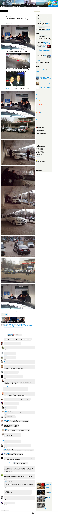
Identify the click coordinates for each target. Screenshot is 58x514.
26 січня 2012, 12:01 (12, 393)
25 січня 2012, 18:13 (10, 338)
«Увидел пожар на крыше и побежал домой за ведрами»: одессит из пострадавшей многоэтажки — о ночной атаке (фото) (48, 506)
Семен (5, 457)
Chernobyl (5, 338)
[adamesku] (2, 404)
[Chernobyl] (2, 340)
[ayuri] (3, 381)
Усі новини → (38, 71)
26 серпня (37, 33)
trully (5, 416)
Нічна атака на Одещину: (41, 29)
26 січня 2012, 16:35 (9, 490)
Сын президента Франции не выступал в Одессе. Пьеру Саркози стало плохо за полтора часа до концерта (18, 326)
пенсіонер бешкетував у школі (43, 53)
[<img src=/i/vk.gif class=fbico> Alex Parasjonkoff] (2, 373)
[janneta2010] (3, 394)
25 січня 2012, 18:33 (9, 398)
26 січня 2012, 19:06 (11, 497)
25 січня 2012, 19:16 (10, 429)
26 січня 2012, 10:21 (23, 462)
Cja (5, 347)
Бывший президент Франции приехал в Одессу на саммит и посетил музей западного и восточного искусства (4, 322)
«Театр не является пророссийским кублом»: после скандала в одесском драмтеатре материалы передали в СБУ (45, 83)
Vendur (5, 366)
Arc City (42, 56)
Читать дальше (38, 135)
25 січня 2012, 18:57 (9, 416)
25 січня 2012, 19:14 (8, 424)
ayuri (5, 380)
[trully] (2, 417)
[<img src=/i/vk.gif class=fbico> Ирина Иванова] (7, 462)
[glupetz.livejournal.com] (2, 476)
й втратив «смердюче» (44, 63)
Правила (10, 510)
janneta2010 (6, 393)
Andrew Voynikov (13, 86)
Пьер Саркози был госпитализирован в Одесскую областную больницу (16, 88)
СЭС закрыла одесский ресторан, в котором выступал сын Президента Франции (14, 324)
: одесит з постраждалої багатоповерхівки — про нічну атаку (44, 27)
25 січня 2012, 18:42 (11, 407)
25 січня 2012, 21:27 (10, 445)
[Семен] (2, 377)
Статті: (37, 75)
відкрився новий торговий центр (42, 56)
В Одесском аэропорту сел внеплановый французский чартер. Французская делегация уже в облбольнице (18, 325)
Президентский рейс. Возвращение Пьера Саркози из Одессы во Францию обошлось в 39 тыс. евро (21, 322)
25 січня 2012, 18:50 (10, 380)
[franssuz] (2, 490)
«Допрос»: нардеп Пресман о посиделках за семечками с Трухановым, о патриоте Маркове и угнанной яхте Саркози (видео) (12, 321)
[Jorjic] (1, 387)
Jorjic (4, 388)
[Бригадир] (2, 440)
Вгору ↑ (13, 510)
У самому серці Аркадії (41, 55)
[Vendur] (2, 367)
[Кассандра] (2, 498)
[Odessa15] (2, 344)
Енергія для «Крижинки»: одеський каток (43, 49)
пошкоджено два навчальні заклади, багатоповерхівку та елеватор (44, 30)
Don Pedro (5, 445)
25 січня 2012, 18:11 (17, 334)
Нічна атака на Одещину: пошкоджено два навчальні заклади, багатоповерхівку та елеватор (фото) (5, 6)
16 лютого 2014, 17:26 (10, 502)
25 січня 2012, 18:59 (12, 420)
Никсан (5, 449)
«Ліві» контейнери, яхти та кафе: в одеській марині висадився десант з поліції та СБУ (17, 6)
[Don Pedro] (2, 446)
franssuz (5, 490)
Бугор (5, 424)
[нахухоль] (3, 481)
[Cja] (3, 348)
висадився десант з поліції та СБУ (45, 39)
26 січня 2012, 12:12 (11, 481)
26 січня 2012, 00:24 (14, 457)
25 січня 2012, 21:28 (9, 449)
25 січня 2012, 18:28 (10, 366)
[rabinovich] (3, 435)
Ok (32, 513)
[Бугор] (2, 426)
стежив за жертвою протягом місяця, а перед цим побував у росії (44, 43)
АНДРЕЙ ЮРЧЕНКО (7, 453)
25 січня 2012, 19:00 (8, 347)
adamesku (5, 502)
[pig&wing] (2, 358)
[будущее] (2, 362)
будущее (5, 361)
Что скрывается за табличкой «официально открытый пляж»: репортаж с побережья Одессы (45, 78)
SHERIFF (5, 398)
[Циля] (2, 354)
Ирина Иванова (17, 462)
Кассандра (5, 497)
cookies (30, 513)
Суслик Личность (7, 420)
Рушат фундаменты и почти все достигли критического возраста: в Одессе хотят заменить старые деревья (48, 485)
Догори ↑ (8, 328)
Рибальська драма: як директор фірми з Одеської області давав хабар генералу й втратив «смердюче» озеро (41, 6)
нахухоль (6, 481)
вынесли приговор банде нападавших (48, 493)
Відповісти (8, 336)
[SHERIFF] (2, 400)
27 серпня (37, 15)
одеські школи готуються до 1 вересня (44, 69)
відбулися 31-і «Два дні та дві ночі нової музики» (42, 47)
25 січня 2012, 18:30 (7, 388)
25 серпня (37, 66)
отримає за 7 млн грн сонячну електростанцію (44, 50)
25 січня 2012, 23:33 (13, 453)
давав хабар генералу (46, 63)
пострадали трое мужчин (47, 498)
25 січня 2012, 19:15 (10, 411)
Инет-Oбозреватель (10, 334)
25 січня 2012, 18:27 (10, 361)
